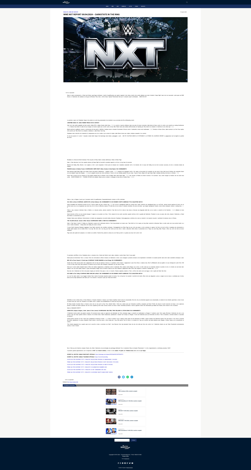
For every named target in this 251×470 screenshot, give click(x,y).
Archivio (143, 6)
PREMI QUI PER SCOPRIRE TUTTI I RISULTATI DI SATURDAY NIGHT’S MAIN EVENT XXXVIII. (90, 372)
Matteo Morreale (130, 467)
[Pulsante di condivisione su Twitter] (123, 377)
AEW (118, 6)
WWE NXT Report (73, 12)
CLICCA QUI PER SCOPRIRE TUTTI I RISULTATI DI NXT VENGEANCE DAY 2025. (86, 369)
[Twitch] (127, 463)
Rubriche (124, 6)
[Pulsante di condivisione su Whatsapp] (127, 377)
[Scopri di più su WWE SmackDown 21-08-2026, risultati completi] (111, 402)
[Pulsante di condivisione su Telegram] (132, 377)
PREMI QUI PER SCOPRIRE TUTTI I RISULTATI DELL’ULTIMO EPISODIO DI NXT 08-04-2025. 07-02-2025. (93, 362)
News (107, 6)
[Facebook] (118, 463)
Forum (136, 6)
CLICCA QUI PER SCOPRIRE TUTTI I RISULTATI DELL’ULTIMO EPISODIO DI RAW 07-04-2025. (90, 364)
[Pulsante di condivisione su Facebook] (119, 377)
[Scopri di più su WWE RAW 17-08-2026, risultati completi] (111, 421)
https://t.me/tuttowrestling (101, 357)
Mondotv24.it (127, 458)
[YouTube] (132, 463)
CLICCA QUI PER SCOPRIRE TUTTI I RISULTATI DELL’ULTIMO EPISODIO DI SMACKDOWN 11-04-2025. (92, 359)
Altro (130, 6)
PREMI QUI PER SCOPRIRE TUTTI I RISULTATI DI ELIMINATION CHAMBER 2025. (87, 367)
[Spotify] (122, 463)
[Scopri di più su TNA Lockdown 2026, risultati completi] (111, 392)
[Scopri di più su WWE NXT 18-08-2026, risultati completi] (111, 412)
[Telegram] (125, 463)
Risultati (66, 12)
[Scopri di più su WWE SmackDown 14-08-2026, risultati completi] (111, 431)
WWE (113, 6)
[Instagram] (120, 463)
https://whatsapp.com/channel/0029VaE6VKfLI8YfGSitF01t (109, 354)
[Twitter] (130, 463)
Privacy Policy (125, 456)
